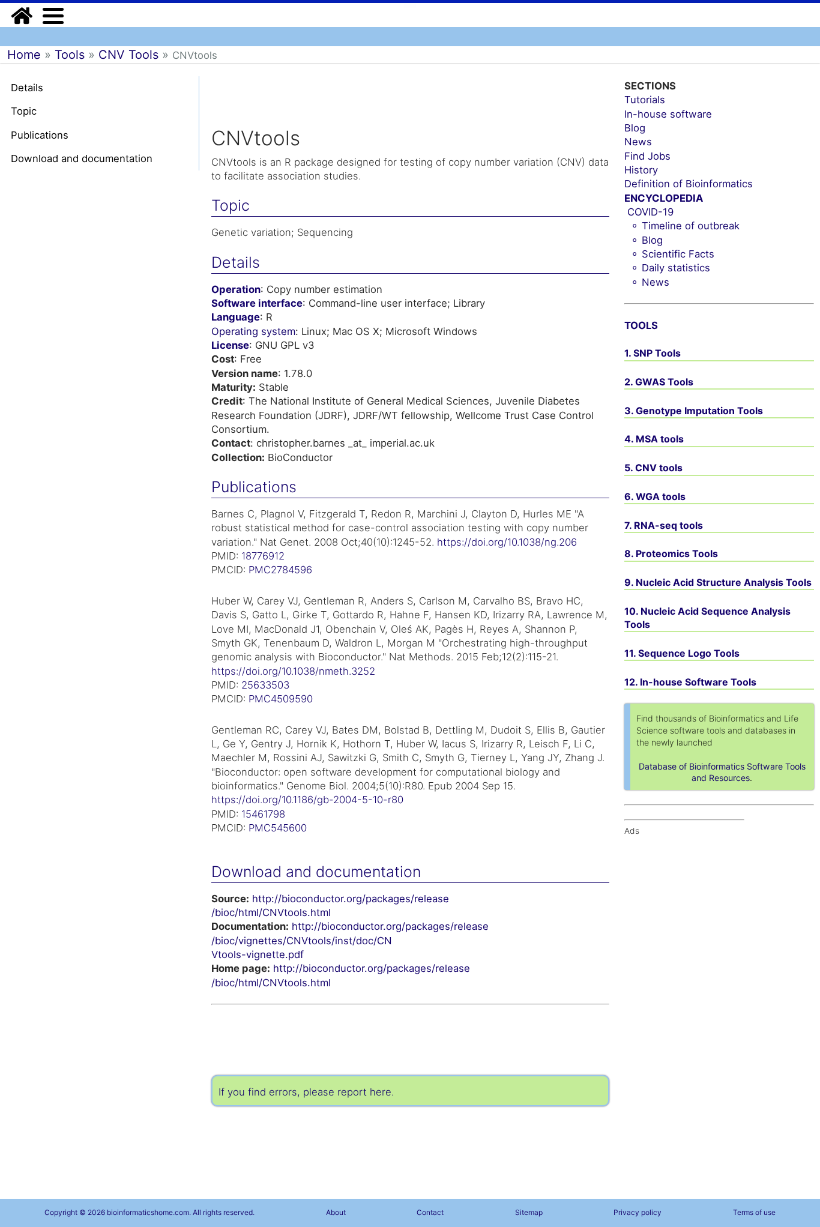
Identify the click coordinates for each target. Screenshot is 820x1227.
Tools (70, 54)
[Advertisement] (66, 365)
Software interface (257, 303)
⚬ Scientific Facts (672, 254)
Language (235, 317)
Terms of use (754, 1212)
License (230, 345)
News (638, 142)
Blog (634, 128)
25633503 (265, 685)
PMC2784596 (280, 570)
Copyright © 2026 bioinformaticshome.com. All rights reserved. (149, 1212)
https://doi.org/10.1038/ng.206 (507, 542)
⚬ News (649, 282)
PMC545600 (278, 828)
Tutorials (644, 100)
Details (27, 88)
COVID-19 (650, 212)
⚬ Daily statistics (670, 268)
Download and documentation (81, 158)
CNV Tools (128, 54)
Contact (430, 1212)
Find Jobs (647, 156)
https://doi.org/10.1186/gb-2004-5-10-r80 (307, 800)
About (336, 1212)
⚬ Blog (646, 240)
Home (24, 54)
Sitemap (529, 1212)
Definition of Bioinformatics (688, 184)
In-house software (668, 114)
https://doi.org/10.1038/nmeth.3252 (293, 671)
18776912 (263, 556)
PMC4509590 (281, 699)
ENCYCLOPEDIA (663, 198)
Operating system (253, 331)
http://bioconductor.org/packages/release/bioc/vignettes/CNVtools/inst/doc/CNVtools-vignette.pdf (350, 940)
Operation (236, 289)
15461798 (263, 814)
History (641, 170)
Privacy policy (637, 1212)
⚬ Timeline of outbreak (685, 226)
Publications (39, 135)
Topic (24, 111)
